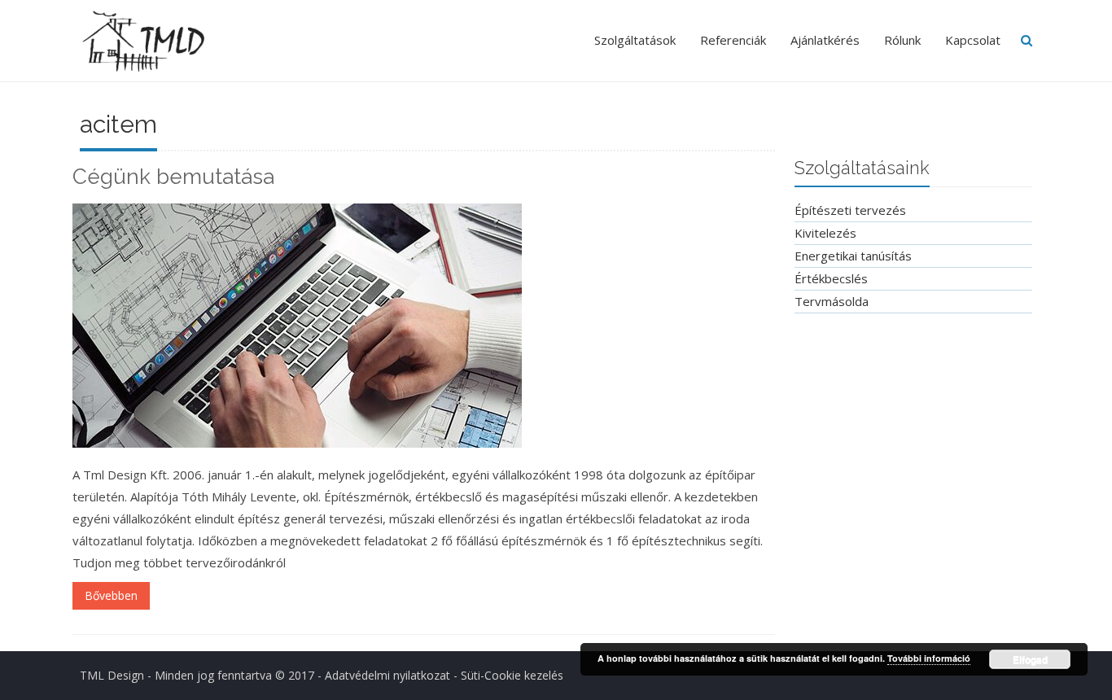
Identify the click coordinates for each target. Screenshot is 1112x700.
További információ (928, 658)
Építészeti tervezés (850, 210)
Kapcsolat (972, 40)
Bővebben (111, 595)
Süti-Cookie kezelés (512, 675)
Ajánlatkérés (825, 40)
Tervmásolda (832, 301)
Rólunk (902, 40)
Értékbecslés (831, 278)
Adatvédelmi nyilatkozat (387, 675)
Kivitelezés (825, 233)
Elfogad (1030, 659)
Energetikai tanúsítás (853, 255)
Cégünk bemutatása (173, 176)
